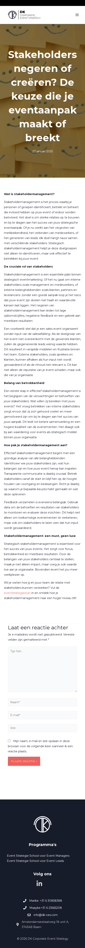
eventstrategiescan (17, 593)
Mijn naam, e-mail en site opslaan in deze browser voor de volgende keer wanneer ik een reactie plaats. (40, 746)
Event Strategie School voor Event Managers (38, 855)
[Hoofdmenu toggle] (77, 15)
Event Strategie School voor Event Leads (35, 861)
